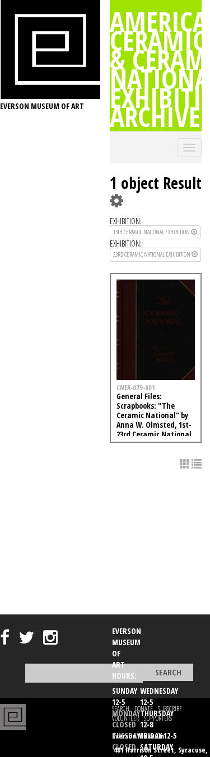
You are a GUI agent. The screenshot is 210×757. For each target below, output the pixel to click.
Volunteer (125, 718)
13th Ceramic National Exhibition (152, 232)
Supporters (158, 718)
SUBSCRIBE (170, 708)
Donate (143, 708)
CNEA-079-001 (135, 387)
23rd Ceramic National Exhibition (152, 254)
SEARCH (120, 708)
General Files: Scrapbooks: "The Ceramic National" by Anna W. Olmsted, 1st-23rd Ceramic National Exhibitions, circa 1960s (154, 419)
